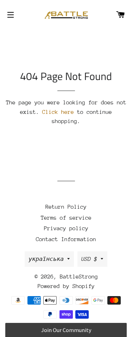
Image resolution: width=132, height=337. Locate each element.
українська (46, 259)
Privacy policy (66, 228)
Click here (58, 112)
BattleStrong (79, 277)
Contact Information (66, 239)
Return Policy (66, 207)
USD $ (89, 259)
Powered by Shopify (66, 286)
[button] (66, 330)
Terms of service (66, 218)
